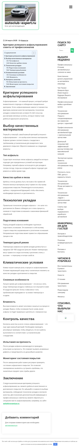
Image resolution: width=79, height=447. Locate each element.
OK (55, 444)
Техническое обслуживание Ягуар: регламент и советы (65, 185)
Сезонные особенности (17, 75)
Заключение (10, 86)
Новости (24, 40)
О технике (61, 279)
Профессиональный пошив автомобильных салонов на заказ (65, 68)
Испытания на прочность (18, 82)
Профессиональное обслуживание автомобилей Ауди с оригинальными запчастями (65, 132)
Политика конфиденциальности (65, 242)
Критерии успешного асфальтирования (20, 56)
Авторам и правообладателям (65, 234)
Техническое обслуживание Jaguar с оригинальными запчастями (64, 198)
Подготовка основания (17, 68)
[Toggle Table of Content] (32, 53)
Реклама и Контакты (62, 250)
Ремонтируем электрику (63, 291)
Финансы (61, 296)
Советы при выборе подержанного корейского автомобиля (63, 212)
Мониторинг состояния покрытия (22, 84)
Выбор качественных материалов (18, 58)
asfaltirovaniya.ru (11, 403)
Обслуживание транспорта (63, 284)
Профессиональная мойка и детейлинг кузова (65, 104)
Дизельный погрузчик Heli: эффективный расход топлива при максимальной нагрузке (65, 147)
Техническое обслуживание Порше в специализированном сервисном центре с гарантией (65, 117)
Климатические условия (15, 72)
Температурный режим (17, 70)
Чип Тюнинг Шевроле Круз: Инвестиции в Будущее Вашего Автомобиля (64, 93)
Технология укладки (13, 65)
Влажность (14, 77)
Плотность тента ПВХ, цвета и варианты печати (64, 174)
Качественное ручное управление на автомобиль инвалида (65, 80)
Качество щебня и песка (18, 63)
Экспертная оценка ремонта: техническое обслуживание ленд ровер (65, 163)
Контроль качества (13, 79)
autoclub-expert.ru (20, 23)
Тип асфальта (14, 61)
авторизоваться (11, 425)
